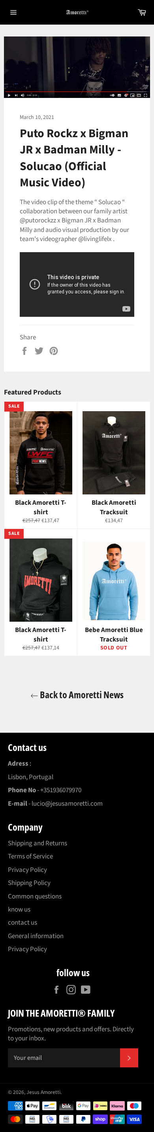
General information (36, 936)
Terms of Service (30, 856)
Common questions (35, 896)
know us (19, 909)
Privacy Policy (27, 870)
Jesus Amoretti (43, 1092)
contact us (22, 922)
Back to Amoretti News (81, 694)
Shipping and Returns (37, 843)
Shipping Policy (29, 883)
